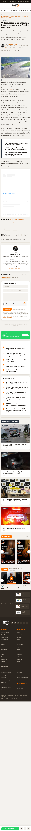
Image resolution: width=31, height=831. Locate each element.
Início (3, 14)
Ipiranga (19, 651)
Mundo (3, 656)
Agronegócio (4, 649)
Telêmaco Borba (21, 642)
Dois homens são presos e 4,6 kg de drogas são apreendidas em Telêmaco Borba (16, 154)
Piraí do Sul (19, 659)
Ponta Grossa (12, 10)
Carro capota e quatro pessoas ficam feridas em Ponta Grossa (16, 143)
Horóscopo (4, 675)
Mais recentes (6, 277)
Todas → (27, 536)
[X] (16, 51)
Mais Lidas (3, 634)
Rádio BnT (27, 1)
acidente (8, 229)
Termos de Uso (20, 680)
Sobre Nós (19, 672)
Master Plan (20, 686)
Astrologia (4, 684)
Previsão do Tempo (6, 672)
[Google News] (27, 623)
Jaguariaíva (20, 644)
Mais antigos (15, 277)
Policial (9, 14)
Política (3, 642)
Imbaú (18, 661)
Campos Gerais (20, 1)
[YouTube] (21, 623)
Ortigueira (19, 654)
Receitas (3, 682)
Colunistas (4, 659)
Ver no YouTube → (24, 569)
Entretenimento (5, 664)
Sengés (19, 649)
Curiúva (19, 656)
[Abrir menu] (2, 5)
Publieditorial (4, 666)
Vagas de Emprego (6, 680)
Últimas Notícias (5, 632)
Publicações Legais (6, 687)
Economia (3, 647)
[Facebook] (13, 51)
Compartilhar (11, 828)
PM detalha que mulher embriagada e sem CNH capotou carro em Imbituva (16, 148)
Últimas (3, 10)
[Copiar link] (19, 51)
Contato (19, 675)
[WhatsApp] (10, 51)
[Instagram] (25, 235)
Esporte (3, 651)
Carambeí (19, 634)
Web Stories (4, 689)
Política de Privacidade (22, 677)
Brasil (2, 654)
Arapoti (18, 647)
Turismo (3, 661)
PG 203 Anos (22, 10)
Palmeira (19, 637)
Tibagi (18, 639)
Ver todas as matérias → (15, 268)
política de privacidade (7, 317)
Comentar (20, 47)
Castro (11, 89)
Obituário (3, 677)
